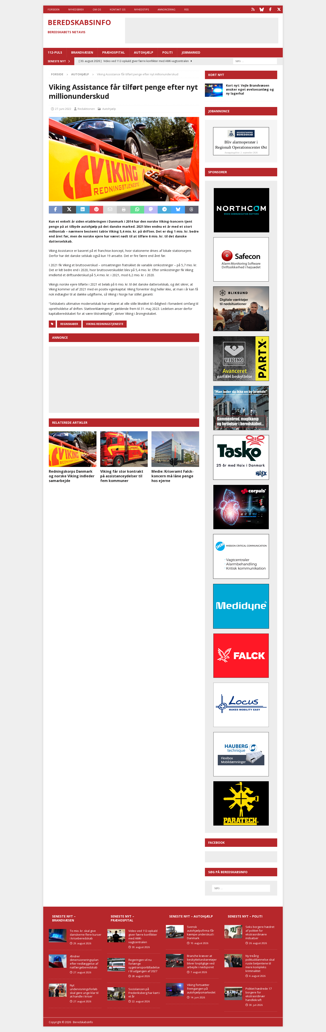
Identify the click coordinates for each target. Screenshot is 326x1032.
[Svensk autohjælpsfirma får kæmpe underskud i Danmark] (175, 931)
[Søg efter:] (255, 61)
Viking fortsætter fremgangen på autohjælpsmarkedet (201, 988)
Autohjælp (143, 52)
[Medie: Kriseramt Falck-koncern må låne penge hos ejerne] (175, 449)
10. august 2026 (199, 943)
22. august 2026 (141, 1001)
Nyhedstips (141, 9)
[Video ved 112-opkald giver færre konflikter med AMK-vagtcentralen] (116, 935)
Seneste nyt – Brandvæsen (64, 918)
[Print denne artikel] (123, 210)
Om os (97, 9)
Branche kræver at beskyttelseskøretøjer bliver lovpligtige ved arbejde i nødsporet (202, 961)
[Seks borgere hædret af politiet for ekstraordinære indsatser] (233, 931)
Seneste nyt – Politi (245, 916)
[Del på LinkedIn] (83, 210)
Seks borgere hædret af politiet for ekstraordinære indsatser (259, 932)
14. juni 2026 (197, 997)
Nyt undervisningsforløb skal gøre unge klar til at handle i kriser (84, 991)
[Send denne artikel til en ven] (110, 210)
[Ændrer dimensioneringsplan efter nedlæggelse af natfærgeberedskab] (58, 961)
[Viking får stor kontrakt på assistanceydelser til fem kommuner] (124, 449)
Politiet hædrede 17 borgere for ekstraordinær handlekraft (258, 994)
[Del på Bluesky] (178, 210)
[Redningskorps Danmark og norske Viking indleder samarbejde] (72, 449)
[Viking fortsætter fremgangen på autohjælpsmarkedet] (175, 989)
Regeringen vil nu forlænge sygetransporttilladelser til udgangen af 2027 (144, 965)
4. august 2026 (257, 976)
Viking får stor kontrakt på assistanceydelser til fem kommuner (121, 476)
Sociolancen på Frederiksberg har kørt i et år (144, 993)
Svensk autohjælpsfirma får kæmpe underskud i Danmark (200, 932)
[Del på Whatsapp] (137, 210)
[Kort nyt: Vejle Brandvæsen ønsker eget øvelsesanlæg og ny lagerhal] (214, 90)
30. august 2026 (141, 947)
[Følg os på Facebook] (270, 9)
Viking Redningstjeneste (104, 324)
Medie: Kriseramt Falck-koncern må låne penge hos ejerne (172, 476)
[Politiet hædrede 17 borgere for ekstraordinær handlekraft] (233, 993)
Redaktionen (86, 109)
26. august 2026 (258, 943)
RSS (186, 9)
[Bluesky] (261, 9)
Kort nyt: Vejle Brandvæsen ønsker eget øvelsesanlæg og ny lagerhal (250, 89)
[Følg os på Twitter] (279, 9)
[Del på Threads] (191, 210)
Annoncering (166, 9)
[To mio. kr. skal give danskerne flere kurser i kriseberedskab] (58, 935)
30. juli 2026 (256, 1005)
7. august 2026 (198, 972)
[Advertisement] (202, 30)
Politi (167, 52)
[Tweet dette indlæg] (69, 210)
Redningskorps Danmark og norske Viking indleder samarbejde (71, 476)
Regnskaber (69, 324)
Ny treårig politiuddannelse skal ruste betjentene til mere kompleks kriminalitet (260, 963)
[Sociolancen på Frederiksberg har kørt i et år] (116, 994)
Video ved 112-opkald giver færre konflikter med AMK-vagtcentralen (142, 936)
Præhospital (113, 52)
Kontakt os (117, 9)
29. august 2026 (82, 943)
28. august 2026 (141, 976)
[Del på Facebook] (55, 210)
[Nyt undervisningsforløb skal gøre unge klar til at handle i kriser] (58, 990)
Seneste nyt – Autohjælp (191, 916)
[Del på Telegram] (164, 210)
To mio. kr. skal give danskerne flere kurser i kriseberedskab (85, 934)
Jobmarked (191, 52)
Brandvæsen (82, 52)
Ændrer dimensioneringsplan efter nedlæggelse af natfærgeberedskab (84, 962)
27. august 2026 (82, 972)
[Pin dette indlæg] (96, 210)
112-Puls (55, 52)
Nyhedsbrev (76, 9)
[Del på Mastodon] (151, 210)
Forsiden (53, 9)
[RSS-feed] (253, 9)
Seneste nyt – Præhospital (122, 918)
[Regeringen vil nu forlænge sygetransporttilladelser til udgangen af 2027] (116, 964)
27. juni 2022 (63, 109)
